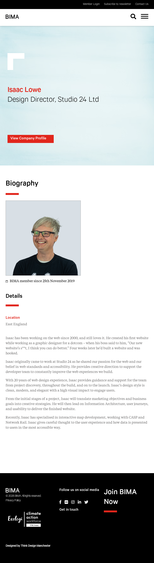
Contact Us (141, 4)
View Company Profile (28, 139)
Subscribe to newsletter (117, 4)
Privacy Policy (13, 500)
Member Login (91, 4)
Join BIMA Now (120, 498)
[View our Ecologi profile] (28, 520)
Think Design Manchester (35, 546)
